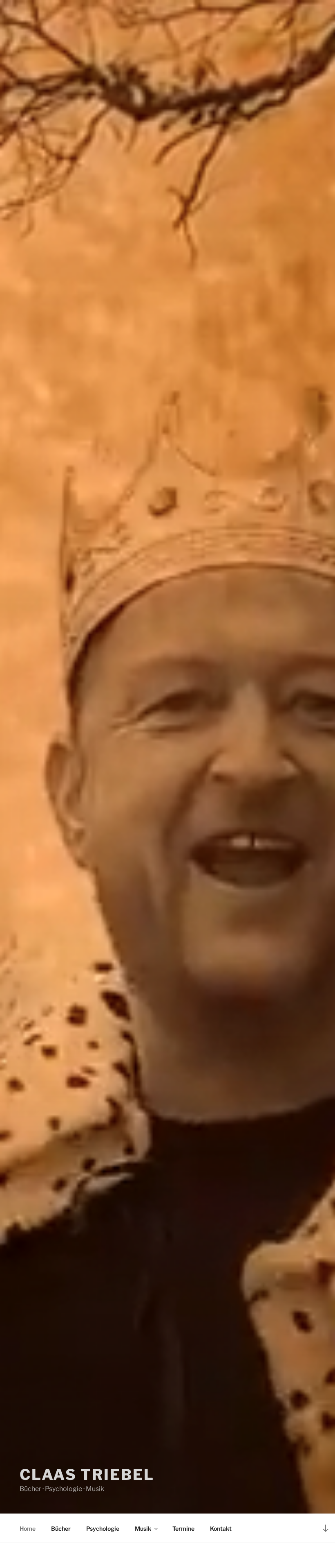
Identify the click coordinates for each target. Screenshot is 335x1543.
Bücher (61, 1528)
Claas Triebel (87, 1475)
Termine (183, 1528)
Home (28, 1528)
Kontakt (221, 1528)
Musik (143, 1528)
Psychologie (102, 1528)
